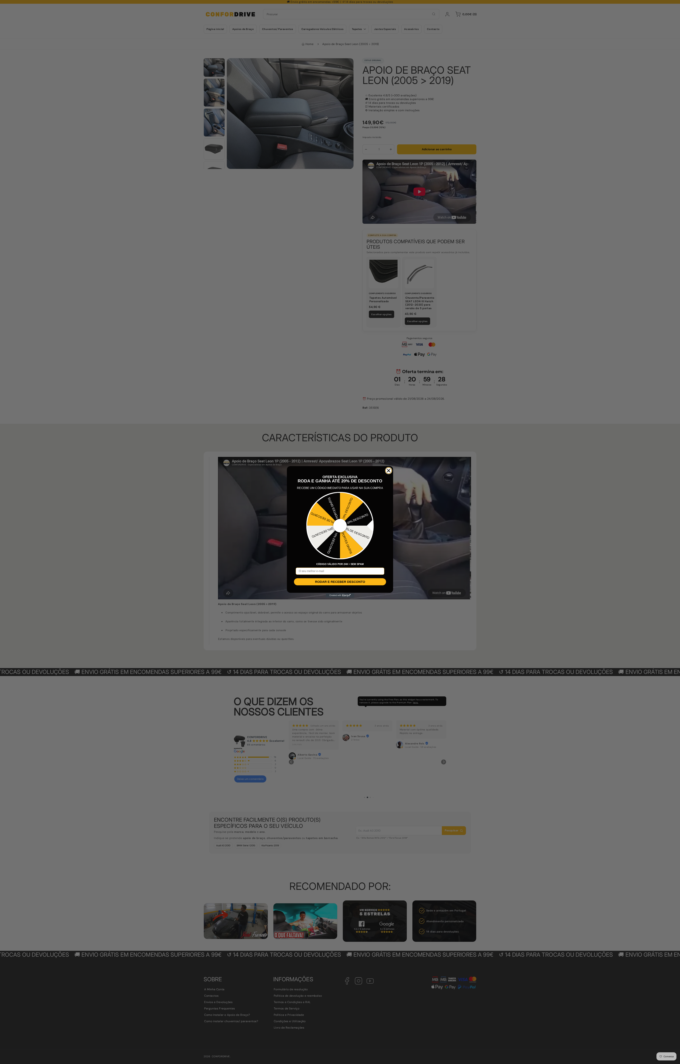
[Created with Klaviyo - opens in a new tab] (340, 595)
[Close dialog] (389, 471)
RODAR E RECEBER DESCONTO (340, 582)
